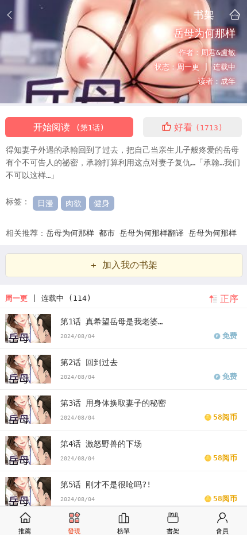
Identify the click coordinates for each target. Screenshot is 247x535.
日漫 (45, 203)
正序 (229, 298)
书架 (204, 14)
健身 (102, 203)
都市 (109, 233)
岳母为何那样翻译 (153, 233)
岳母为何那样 (72, 233)
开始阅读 (69, 127)
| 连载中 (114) (48, 298)
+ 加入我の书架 (124, 264)
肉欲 (73, 203)
